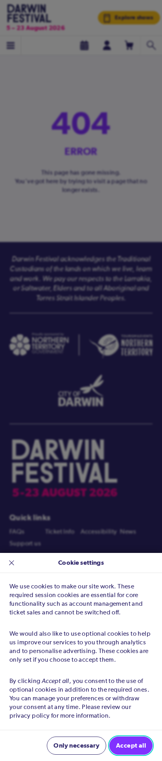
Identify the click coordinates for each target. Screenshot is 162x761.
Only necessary (76, 745)
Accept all (131, 745)
